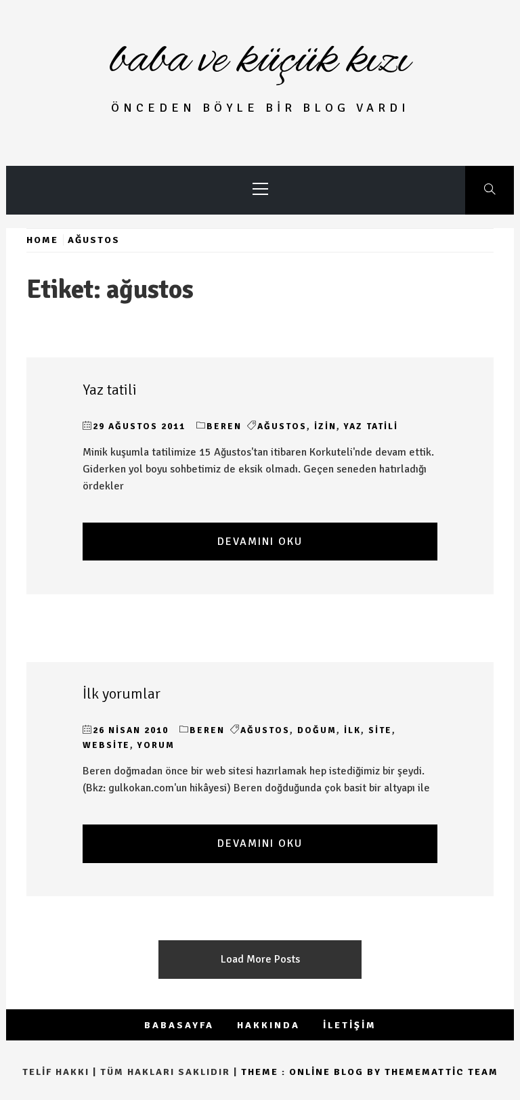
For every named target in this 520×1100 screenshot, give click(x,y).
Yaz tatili (110, 389)
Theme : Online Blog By (313, 1072)
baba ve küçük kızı (260, 61)
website (106, 745)
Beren (224, 426)
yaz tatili (371, 426)
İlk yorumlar (121, 693)
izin (325, 426)
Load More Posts (260, 959)
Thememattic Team (441, 1072)
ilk (352, 730)
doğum (317, 730)
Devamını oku (260, 541)
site (380, 730)
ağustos (282, 426)
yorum (156, 745)
